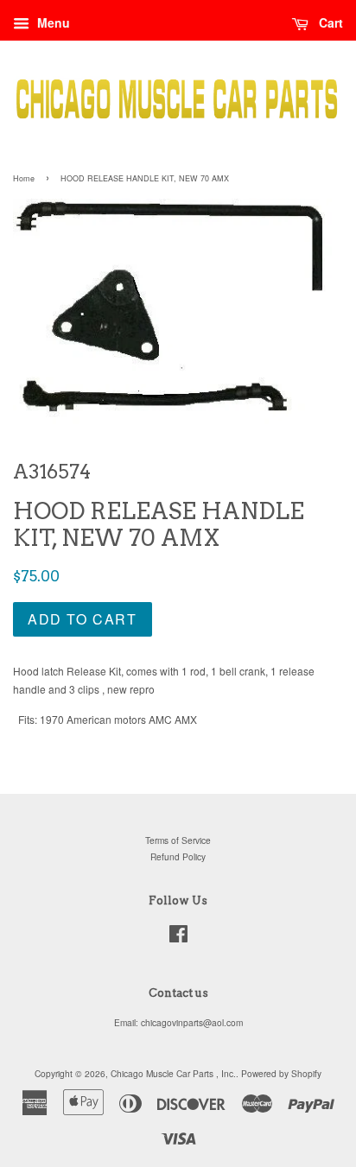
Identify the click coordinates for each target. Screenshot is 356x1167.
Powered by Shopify (281, 1073)
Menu (52, 22)
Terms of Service (178, 840)
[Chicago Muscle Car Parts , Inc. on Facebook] (178, 937)
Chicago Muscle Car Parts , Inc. (173, 1073)
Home (24, 178)
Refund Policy (178, 856)
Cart (329, 22)
